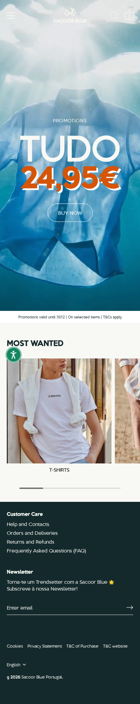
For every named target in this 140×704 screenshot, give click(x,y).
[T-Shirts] (59, 410)
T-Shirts (59, 470)
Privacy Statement (45, 646)
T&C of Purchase (82, 646)
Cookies (15, 646)
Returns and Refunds (30, 541)
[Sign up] (129, 607)
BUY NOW (70, 212)
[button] (13, 355)
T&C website (115, 646)
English (13, 664)
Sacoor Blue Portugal (41, 677)
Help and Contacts (28, 524)
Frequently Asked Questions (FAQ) (46, 550)
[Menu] (10, 15)
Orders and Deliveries (32, 532)
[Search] (113, 16)
